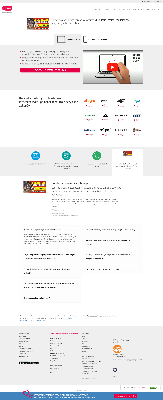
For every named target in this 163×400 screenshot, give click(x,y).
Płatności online (57, 353)
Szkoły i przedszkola (118, 9)
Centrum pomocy (23, 341)
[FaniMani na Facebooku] (113, 334)
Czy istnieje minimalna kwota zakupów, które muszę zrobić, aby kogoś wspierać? (47, 271)
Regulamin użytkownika (88, 356)
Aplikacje (141, 9)
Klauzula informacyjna (87, 368)
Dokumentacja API (55, 368)
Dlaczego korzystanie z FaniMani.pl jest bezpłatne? (103, 269)
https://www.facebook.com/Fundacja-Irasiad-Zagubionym (65, 215)
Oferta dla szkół (86, 346)
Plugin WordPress (55, 361)
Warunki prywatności (87, 366)
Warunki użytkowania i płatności (90, 371)
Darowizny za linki (57, 356)
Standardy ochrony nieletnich (89, 363)
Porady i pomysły (23, 353)
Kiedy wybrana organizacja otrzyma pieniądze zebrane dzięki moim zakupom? (108, 242)
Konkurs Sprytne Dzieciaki (88, 378)
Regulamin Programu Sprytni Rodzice (91, 361)
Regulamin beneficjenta (88, 358)
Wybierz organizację (24, 338)
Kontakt (84, 351)
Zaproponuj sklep (23, 356)
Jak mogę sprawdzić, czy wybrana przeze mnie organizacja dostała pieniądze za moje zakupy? (108, 257)
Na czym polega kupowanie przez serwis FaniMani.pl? (42, 230)
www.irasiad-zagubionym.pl (58, 213)
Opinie (83, 336)
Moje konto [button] (155, 9)
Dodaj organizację (55, 341)
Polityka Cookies (86, 373)
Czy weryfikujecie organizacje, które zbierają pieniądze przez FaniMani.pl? (111, 230)
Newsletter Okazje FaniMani (26, 351)
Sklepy (128, 9)
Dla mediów (85, 341)
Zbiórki (52, 351)
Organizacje (96, 9)
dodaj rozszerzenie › (125, 396)
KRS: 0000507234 (117, 343)
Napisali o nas (85, 333)
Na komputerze (73, 39)
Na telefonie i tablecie (97, 39)
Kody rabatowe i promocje (26, 348)
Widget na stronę (54, 358)
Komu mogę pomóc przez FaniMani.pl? (37, 298)
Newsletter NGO (54, 346)
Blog (51, 348)
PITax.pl (131, 361)
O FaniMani (85, 338)
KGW (108, 9)
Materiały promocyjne (56, 343)
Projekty (84, 343)
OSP (103, 9)
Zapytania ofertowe (87, 348)
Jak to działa (22, 336)
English (114, 376)
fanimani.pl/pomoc (111, 316)
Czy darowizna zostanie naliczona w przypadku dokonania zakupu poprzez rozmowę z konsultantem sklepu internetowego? (49, 285)
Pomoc (148, 9)
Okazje (134, 9)
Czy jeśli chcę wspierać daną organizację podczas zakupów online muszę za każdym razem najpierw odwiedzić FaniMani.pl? (49, 257)
